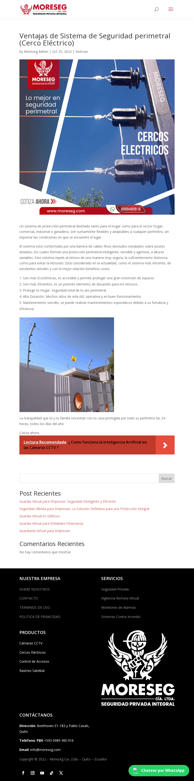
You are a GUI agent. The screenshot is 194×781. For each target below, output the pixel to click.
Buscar (166, 478)
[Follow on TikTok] (51, 773)
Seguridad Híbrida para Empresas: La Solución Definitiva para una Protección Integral (84, 508)
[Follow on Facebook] (23, 773)
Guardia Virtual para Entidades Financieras (51, 523)
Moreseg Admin (36, 51)
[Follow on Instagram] (32, 773)
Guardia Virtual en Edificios (39, 516)
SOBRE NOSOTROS (34, 589)
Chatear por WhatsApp (163, 770)
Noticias (81, 51)
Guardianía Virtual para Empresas (44, 530)
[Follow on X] (61, 773)
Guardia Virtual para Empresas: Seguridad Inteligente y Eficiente (67, 501)
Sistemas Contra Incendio (121, 616)
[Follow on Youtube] (42, 773)
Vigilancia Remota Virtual (120, 598)
